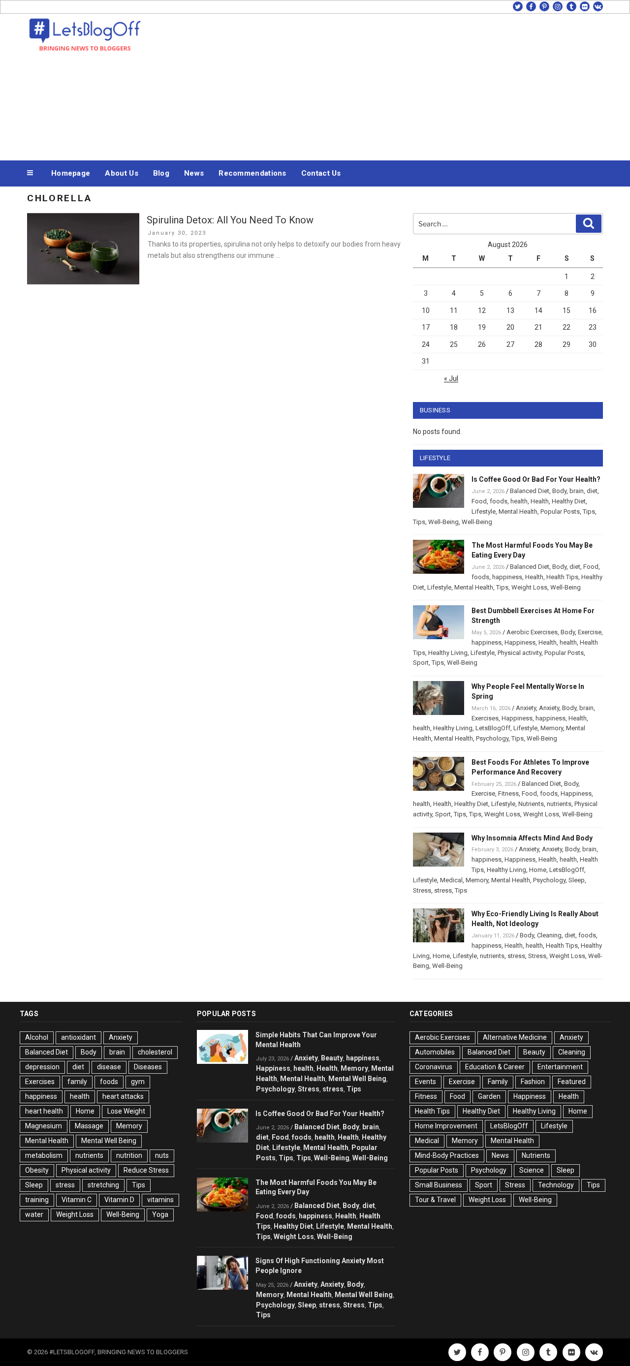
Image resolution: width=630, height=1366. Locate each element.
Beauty (332, 1058)
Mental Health (518, 511)
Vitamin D (119, 1200)
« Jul (451, 378)
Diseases (148, 1067)
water (34, 1214)
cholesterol (155, 1052)
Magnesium (43, 1126)
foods (498, 501)
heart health (44, 1111)
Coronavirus (433, 1067)
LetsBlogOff (492, 728)
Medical (451, 880)
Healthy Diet (569, 501)
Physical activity (519, 652)
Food (479, 501)
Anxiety (526, 708)
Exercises (485, 718)
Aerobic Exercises (532, 632)
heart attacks (123, 1096)
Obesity (37, 1170)
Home (537, 869)
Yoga (160, 1214)
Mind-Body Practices (447, 1155)
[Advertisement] (414, 85)
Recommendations (252, 173)
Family (498, 1082)
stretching (103, 1185)
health (519, 501)
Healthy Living (448, 652)
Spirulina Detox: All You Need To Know (230, 220)
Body (559, 491)
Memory (551, 728)
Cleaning (549, 935)
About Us (121, 173)
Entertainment (560, 1067)
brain (576, 491)
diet (592, 491)
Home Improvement (446, 1126)
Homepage (70, 173)
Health (540, 501)
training (37, 1200)
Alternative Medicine (515, 1037)
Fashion (533, 1082)
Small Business (438, 1185)
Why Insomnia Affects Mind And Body (532, 838)
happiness (507, 577)
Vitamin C (77, 1200)
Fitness (508, 793)
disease (109, 1067)
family (77, 1082)
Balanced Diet (529, 491)
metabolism (44, 1155)
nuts (162, 1155)
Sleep (576, 880)
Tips (589, 511)
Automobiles (435, 1052)
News (194, 173)
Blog (161, 173)
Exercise (589, 632)
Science (531, 1170)
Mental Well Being (108, 1141)
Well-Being (443, 522)
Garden (489, 1096)
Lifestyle (484, 511)
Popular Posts (560, 511)
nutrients (559, 803)
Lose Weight (126, 1111)
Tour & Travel (435, 1200)
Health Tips (562, 577)
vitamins (160, 1200)
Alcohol (36, 1037)
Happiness (520, 642)
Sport (421, 662)
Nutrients (531, 803)
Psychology (492, 738)
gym (138, 1082)
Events (425, 1082)
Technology (556, 1185)
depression (42, 1067)
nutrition (129, 1155)
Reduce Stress (146, 1170)
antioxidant (78, 1037)
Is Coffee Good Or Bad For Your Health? (536, 479)
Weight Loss (529, 587)
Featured (572, 1082)
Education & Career (495, 1067)
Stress (422, 890)
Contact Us (321, 173)
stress (443, 890)
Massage (89, 1126)
